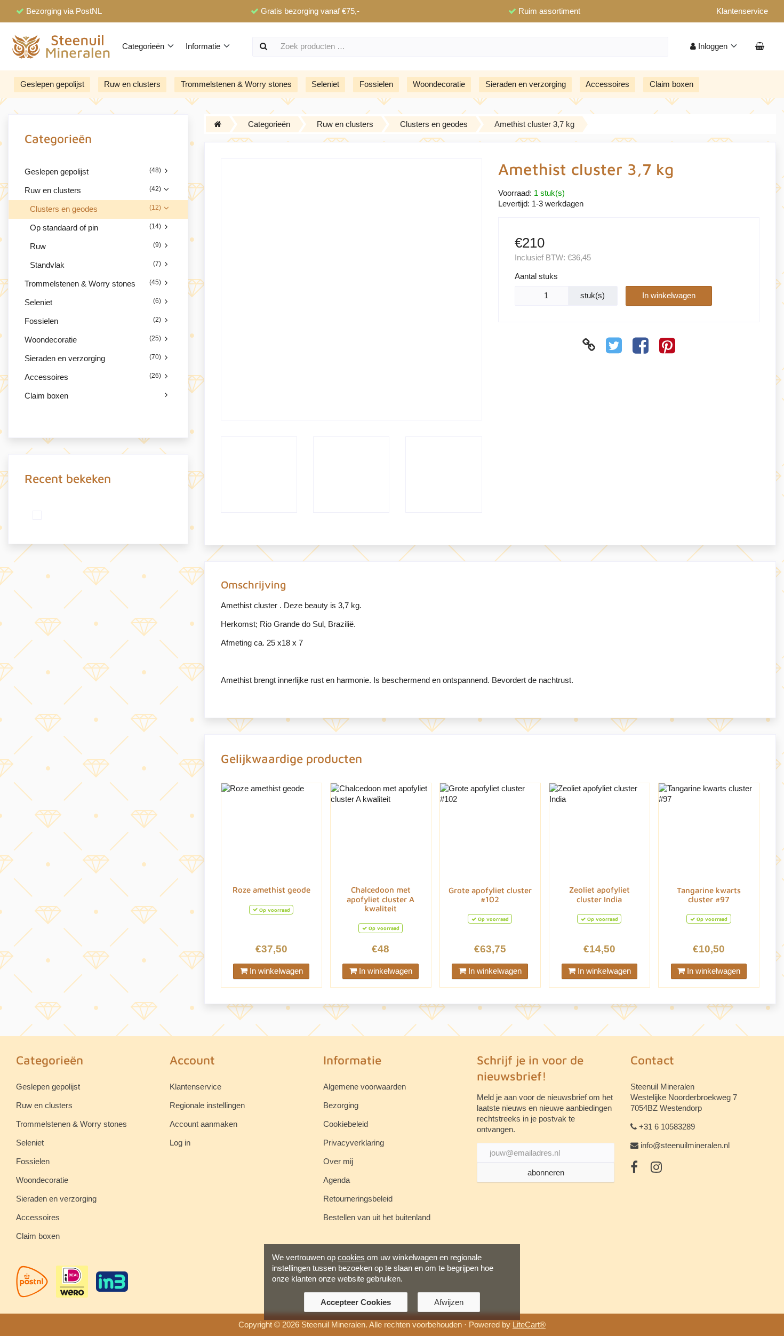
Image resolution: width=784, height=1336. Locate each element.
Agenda (336, 1179)
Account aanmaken (203, 1123)
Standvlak (95, 264)
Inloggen (713, 46)
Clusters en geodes (95, 208)
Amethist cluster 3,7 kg (534, 124)
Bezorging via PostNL (64, 10)
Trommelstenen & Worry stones (236, 84)
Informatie (204, 46)
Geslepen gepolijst (52, 84)
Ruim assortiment (549, 10)
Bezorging (340, 1105)
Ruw (95, 246)
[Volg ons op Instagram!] (656, 1167)
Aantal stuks (536, 276)
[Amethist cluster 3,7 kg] (40, 515)
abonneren (545, 1172)
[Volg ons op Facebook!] (634, 1167)
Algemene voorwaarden (364, 1086)
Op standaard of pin (95, 227)
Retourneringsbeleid (358, 1198)
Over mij (338, 1161)
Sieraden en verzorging (525, 84)
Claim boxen (671, 84)
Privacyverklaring (353, 1142)
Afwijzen (448, 1302)
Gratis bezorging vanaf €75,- (310, 10)
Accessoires (607, 84)
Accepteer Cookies (356, 1302)
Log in (180, 1142)
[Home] (217, 124)
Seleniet (325, 84)
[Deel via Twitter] (614, 345)
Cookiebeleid (345, 1123)
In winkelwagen (668, 295)
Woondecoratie (439, 84)
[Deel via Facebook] (641, 345)
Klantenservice (742, 10)
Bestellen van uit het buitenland (376, 1217)
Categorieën (144, 46)
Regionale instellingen (207, 1105)
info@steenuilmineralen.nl (685, 1145)
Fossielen (376, 84)
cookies (351, 1257)
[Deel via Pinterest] (667, 345)
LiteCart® (529, 1324)
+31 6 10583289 (667, 1126)
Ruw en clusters (132, 84)
